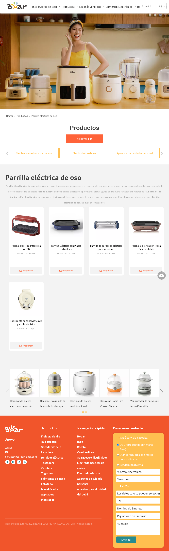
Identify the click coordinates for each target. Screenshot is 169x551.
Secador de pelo (51, 447)
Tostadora (47, 462)
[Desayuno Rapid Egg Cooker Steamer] (114, 383)
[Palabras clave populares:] (161, 6)
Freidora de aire (50, 436)
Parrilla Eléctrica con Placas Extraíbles (66, 247)
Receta (81, 447)
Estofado (47, 484)
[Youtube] (25, 462)
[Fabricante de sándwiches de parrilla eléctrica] (26, 300)
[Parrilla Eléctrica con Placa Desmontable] (146, 225)
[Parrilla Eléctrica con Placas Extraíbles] (66, 225)
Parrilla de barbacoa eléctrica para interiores (106, 247)
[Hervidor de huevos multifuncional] (84, 383)
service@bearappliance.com (21, 456)
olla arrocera (49, 441)
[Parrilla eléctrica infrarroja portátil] (26, 225)
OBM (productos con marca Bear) (136, 447)
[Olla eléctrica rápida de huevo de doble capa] (54, 383)
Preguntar (27, 270)
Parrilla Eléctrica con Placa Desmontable (146, 247)
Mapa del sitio (84, 523)
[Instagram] (13, 462)
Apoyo (8, 447)
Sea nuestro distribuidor (92, 457)
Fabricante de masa (53, 478)
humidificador (49, 489)
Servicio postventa (131, 465)
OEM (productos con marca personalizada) (136, 457)
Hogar (81, 436)
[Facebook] (7, 462)
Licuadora (47, 452)
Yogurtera (47, 473)
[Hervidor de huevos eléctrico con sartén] (24, 383)
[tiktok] (19, 462)
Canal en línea (85, 452)
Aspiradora (47, 494)
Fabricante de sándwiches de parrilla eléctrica (26, 322)
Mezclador (47, 499)
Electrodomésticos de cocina (34, 153)
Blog (80, 441)
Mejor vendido (84, 138)
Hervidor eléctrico (52, 457)
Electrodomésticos (84, 153)
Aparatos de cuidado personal (135, 153)
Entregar (126, 539)
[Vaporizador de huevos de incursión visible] (144, 383)
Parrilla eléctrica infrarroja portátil (26, 247)
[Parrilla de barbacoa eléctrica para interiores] (106, 225)
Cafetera (46, 468)
